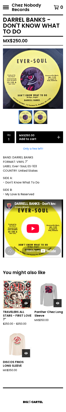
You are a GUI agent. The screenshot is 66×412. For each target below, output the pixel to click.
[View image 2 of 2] (40, 117)
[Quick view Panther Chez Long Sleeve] (58, 303)
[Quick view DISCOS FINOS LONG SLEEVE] (26, 353)
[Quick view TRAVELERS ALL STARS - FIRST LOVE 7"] (26, 303)
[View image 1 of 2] (25, 117)
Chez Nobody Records (26, 7)
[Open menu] (6, 7)
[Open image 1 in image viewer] (33, 78)
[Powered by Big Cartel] (33, 402)
